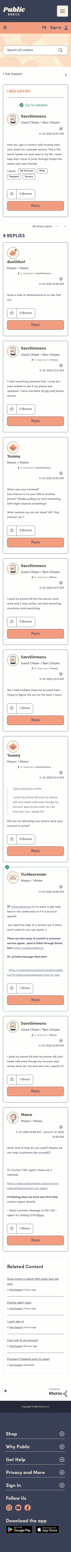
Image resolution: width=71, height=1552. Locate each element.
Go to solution (36, 105)
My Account (26, 171)
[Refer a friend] (64, 226)
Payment (14, 177)
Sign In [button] (13, 1485)
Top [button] (5, 1391)
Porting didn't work (19, 1303)
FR (44, 28)
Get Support (13, 74)
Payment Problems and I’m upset (28, 1359)
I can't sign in (15, 1321)
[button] (12, 194)
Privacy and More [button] (25, 1472)
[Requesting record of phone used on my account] (57, 226)
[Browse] (6, 28)
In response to (35, 273)
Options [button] (65, 74)
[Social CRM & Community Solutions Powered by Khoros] (58, 1392)
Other (42, 171)
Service (29, 177)
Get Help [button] (15, 1459)
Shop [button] (11, 1434)
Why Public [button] (18, 1447)
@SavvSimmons (23, 789)
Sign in (55, 28)
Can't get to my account (22, 1340)
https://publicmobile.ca (28, 948)
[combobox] (35, 50)
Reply (35, 206)
